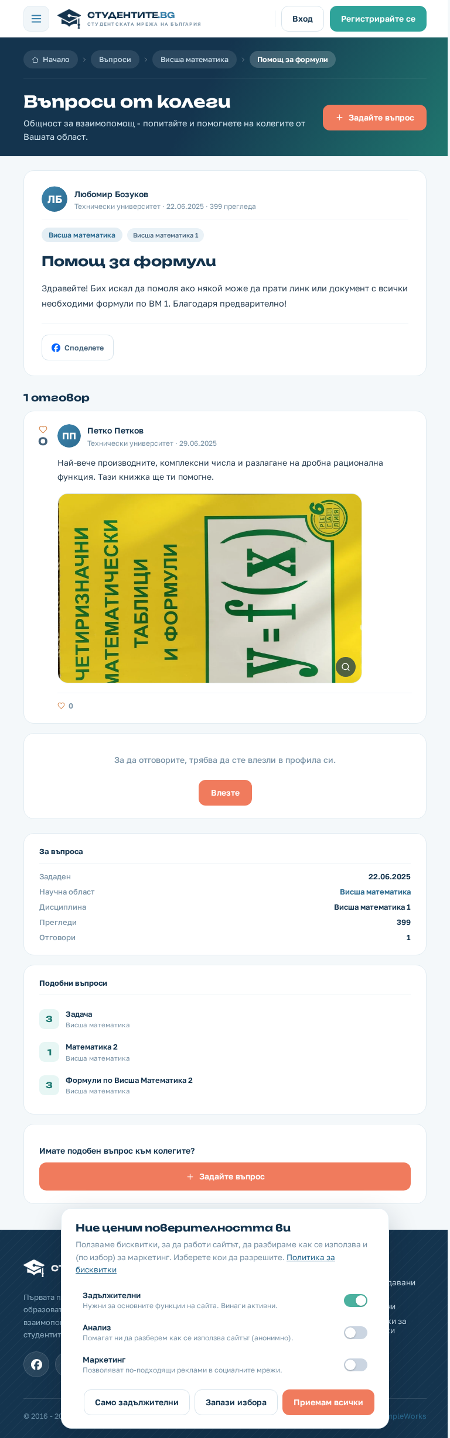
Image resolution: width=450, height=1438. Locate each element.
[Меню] (36, 19)
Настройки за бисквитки (380, 1325)
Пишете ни (375, 1306)
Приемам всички (328, 1402)
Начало (56, 59)
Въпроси (115, 59)
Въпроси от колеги (127, 101)
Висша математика (195, 59)
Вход (302, 18)
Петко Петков (115, 430)
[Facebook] (36, 1364)
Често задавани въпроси (384, 1287)
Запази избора (236, 1402)
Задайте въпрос (381, 117)
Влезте (225, 792)
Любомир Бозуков (111, 194)
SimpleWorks (403, 1416)
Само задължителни (137, 1402)
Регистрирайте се (378, 18)
